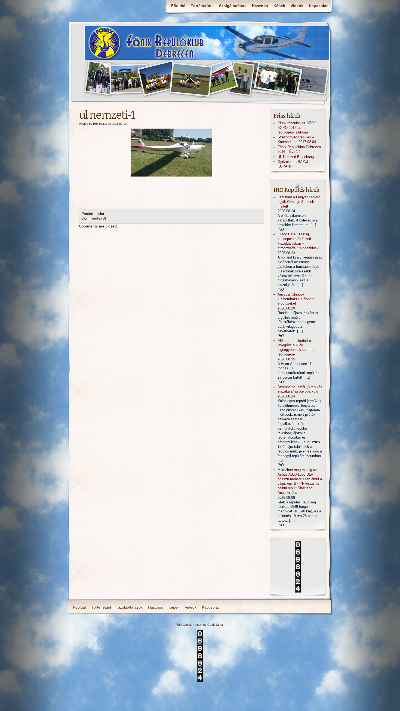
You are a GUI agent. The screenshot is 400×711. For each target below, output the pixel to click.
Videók (297, 6)
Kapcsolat (318, 6)
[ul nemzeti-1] (171, 153)
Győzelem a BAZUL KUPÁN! (293, 164)
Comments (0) (93, 218)
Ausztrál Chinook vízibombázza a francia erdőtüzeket (296, 299)
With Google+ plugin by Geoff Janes (200, 624)
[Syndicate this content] (297, 185)
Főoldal (178, 6)
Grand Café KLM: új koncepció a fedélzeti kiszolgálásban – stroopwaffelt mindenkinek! (299, 241)
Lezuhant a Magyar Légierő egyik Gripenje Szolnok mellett (299, 201)
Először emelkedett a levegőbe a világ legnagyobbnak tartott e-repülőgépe (297, 347)
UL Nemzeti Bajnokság (296, 157)
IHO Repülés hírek (296, 190)
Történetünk (202, 6)
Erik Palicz (100, 123)
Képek (279, 6)
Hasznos (260, 6)
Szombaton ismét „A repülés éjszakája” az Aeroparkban (300, 389)
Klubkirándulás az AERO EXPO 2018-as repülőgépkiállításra (297, 127)
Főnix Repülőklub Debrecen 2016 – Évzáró (299, 149)
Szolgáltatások (233, 6)
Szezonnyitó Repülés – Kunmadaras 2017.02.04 (297, 139)
